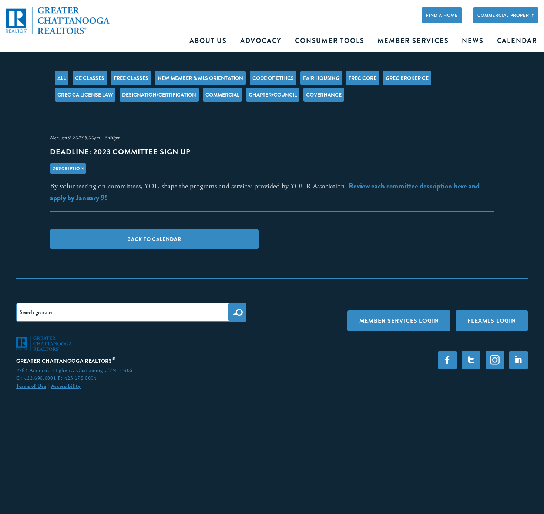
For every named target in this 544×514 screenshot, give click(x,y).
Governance (324, 94)
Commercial (222, 94)
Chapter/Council (273, 94)
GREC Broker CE (407, 78)
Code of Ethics (273, 78)
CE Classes (89, 78)
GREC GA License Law (85, 94)
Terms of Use (31, 386)
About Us (207, 40)
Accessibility (66, 386)
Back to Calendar (154, 239)
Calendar (517, 40)
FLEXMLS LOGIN (491, 321)
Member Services (413, 40)
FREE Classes (131, 78)
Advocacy (261, 40)
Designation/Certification (159, 94)
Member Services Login (399, 321)
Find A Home (442, 15)
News (472, 40)
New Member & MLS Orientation (200, 78)
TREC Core (362, 78)
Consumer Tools (329, 40)
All (61, 78)
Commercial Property (505, 15)
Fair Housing (321, 78)
